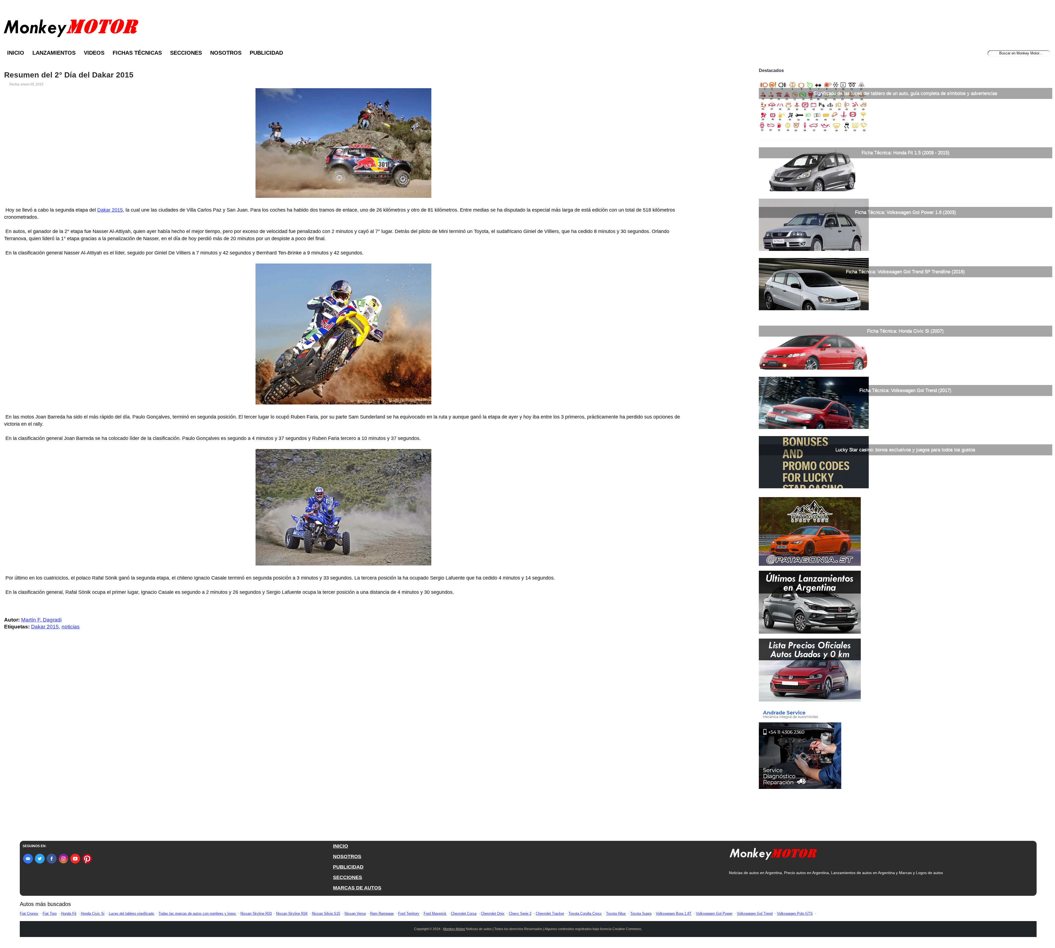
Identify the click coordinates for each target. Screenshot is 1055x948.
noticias (71, 627)
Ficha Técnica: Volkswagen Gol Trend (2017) (905, 390)
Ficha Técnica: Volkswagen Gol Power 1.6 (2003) (905, 212)
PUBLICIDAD (348, 867)
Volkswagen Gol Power (714, 913)
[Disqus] (344, 744)
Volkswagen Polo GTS (795, 913)
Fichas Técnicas (137, 53)
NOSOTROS (347, 856)
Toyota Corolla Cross (585, 913)
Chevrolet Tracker (550, 913)
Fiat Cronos (29, 913)
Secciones (186, 53)
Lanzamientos (54, 53)
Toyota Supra (640, 913)
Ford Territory (408, 913)
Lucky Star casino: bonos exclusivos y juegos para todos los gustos (905, 449)
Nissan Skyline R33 (256, 913)
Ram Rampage (382, 913)
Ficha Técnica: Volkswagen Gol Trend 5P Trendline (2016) (905, 271)
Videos (94, 53)
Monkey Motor (453, 929)
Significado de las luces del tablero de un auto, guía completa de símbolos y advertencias (905, 93)
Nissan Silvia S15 (326, 913)
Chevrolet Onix (492, 913)
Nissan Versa (355, 913)
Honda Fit (68, 913)
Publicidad (266, 53)
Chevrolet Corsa (463, 913)
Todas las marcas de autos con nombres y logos (197, 913)
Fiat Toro (50, 913)
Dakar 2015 (110, 210)
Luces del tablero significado (131, 913)
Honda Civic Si (92, 913)
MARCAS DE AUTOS (357, 888)
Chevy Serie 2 (520, 913)
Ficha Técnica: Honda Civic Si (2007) (905, 331)
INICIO (340, 846)
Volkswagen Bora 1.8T (674, 913)
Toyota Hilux (616, 913)
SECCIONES (347, 877)
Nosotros (225, 53)
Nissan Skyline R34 (291, 913)
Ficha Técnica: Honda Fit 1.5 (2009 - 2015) (905, 152)
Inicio (15, 53)
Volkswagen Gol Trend (755, 913)
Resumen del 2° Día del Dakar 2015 (69, 75)
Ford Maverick (435, 913)
